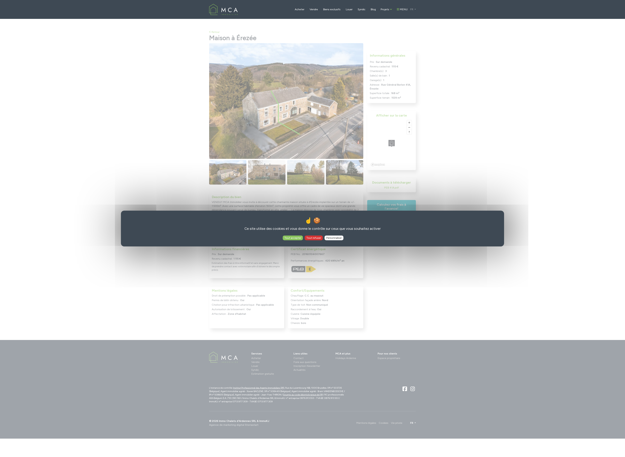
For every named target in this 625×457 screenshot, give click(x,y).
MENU (403, 9)
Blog (373, 9)
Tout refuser (313, 237)
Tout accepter (292, 237)
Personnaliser (334, 237)
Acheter (299, 9)
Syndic (361, 9)
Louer (349, 9)
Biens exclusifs (331, 9)
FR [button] (412, 9)
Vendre (314, 9)
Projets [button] (385, 9)
